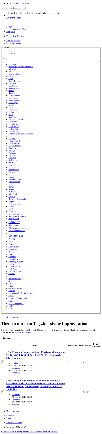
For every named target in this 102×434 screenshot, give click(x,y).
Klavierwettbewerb (16, 230)
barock (11, 284)
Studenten (12, 139)
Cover (10, 79)
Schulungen (17, 373)
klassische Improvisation (18, 298)
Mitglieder (10, 31)
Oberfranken (13, 122)
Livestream (12, 110)
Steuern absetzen (14, 267)
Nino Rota (12, 117)
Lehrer (11, 107)
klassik (11, 296)
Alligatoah (12, 69)
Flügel (11, 201)
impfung (11, 167)
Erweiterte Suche (13, 18)
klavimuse (16, 363)
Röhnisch (11, 252)
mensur (11, 177)
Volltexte (12, 276)
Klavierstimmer (14, 95)
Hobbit (11, 91)
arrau (10, 281)
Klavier (14, 222)
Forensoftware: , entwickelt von (29, 432)
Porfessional (13, 129)
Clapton (11, 76)
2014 (10, 184)
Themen (11, 53)
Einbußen (12, 84)
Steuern (11, 264)
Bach (11, 186)
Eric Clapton (13, 86)
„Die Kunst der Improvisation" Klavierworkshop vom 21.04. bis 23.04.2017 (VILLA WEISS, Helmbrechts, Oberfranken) (35, 355)
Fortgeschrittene (14, 204)
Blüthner (11, 197)
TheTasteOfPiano (15, 146)
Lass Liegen (13, 103)
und (10, 306)
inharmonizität (13, 170)
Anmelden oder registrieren (17, 3)
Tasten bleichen (14, 143)
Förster (11, 206)
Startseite (10, 416)
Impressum (11, 418)
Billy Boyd (12, 194)
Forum (9, 27)
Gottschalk (13, 211)
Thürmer (11, 274)
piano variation (14, 182)
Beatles (11, 189)
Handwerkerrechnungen (17, 216)
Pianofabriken (13, 247)
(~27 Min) (12, 64)
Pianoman (12, 249)
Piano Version (13, 127)
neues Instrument (14, 179)
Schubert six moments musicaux (20, 134)
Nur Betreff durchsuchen (19, 13)
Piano (11, 244)
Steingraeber (13, 259)
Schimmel (12, 257)
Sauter (10, 254)
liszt (10, 175)
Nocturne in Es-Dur (15, 119)
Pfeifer (11, 241)
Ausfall (11, 72)
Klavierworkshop (14, 100)
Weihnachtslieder (14, 279)
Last (10, 233)
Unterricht (12, 148)
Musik (10, 115)
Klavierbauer (13, 225)
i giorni (11, 165)
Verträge (11, 151)
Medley (11, 112)
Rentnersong (13, 131)
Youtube (11, 155)
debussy (11, 286)
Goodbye (11, 209)
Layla (10, 105)
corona (11, 163)
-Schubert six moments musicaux (20, 67)
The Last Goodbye (15, 271)
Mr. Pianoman (15, 235)
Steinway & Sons (15, 261)
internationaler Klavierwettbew (21, 293)
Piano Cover (13, 124)
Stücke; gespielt (14, 141)
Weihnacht (12, 153)
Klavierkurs (12, 93)
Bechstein (12, 192)
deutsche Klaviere (15, 288)
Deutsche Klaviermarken (17, 199)
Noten (11, 238)
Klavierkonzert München (18, 228)
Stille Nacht (12, 269)
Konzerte (15, 404)
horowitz (11, 291)
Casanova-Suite (14, 74)
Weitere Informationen (24, 332)
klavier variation (14, 172)
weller (10, 309)
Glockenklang (13, 88)
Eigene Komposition (16, 81)
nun (10, 301)
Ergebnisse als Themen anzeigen (47, 13)
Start (10, 136)
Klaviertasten (13, 98)
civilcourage (13, 160)
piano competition (16, 303)
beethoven (12, 158)
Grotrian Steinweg (15, 214)
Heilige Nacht (13, 219)
